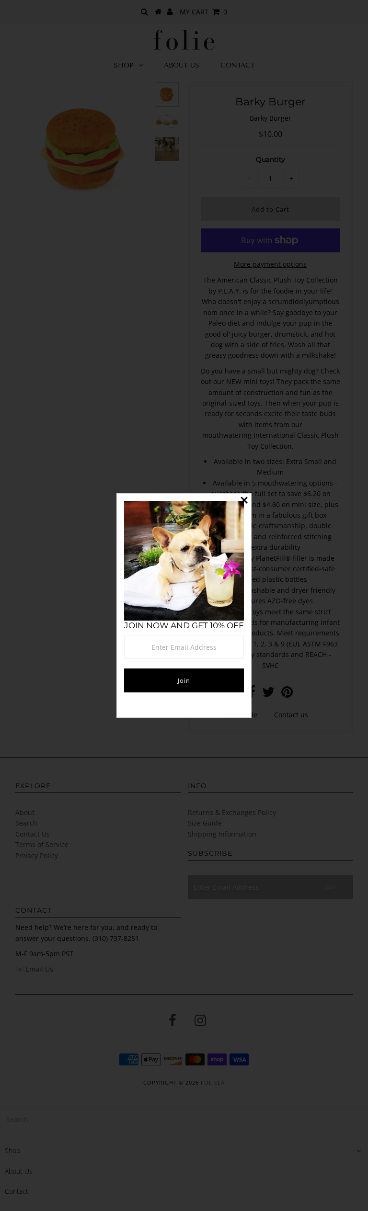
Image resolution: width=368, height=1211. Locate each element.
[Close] (244, 501)
